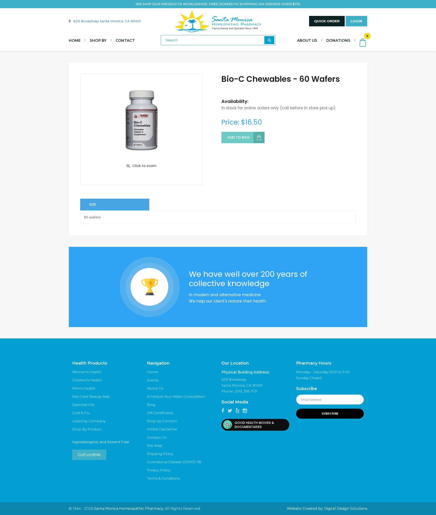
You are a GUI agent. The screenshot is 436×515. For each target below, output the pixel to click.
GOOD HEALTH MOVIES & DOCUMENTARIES (254, 424)
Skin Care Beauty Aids (90, 396)
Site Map (154, 445)
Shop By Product (87, 429)
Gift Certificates (160, 413)
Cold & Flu (81, 413)
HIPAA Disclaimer (162, 429)
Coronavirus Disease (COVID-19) (174, 462)
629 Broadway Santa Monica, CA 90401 (107, 21)
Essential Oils (83, 404)
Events (153, 380)
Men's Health (83, 388)
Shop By (98, 40)
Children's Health (87, 380)
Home (75, 40)
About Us (307, 40)
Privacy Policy (158, 470)
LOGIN (356, 21)
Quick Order (327, 21)
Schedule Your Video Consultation (176, 396)
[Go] (269, 40)
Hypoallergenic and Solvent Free (100, 442)
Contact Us (156, 437)
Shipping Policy (160, 454)
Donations (338, 40)
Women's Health (86, 372)
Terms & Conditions (163, 478)
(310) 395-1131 (246, 391)
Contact (125, 40)
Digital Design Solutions (345, 508)
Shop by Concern (162, 421)
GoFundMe (89, 454)
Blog (151, 404)
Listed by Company (89, 421)
